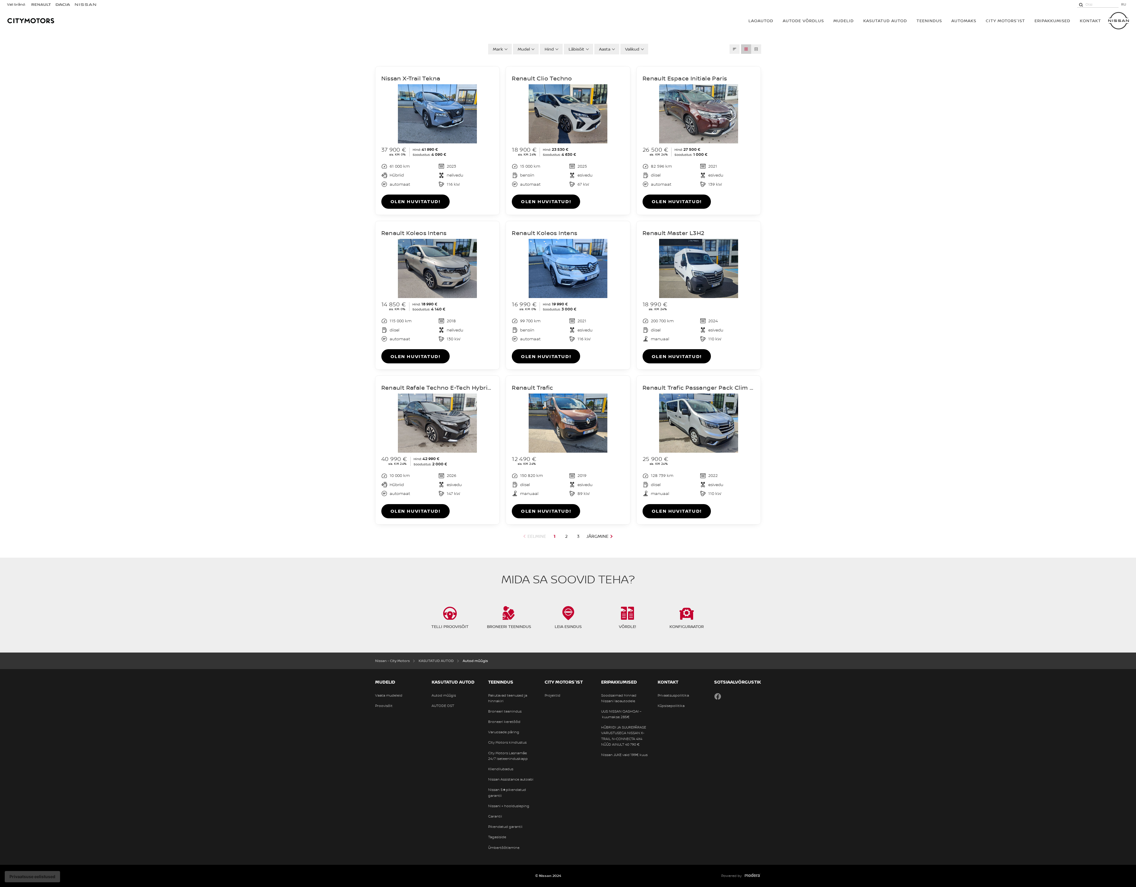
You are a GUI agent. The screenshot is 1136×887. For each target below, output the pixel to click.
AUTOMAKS (963, 20)
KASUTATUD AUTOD (885, 20)
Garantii (495, 816)
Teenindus (929, 20)
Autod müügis (444, 695)
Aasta (604, 49)
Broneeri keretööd (504, 721)
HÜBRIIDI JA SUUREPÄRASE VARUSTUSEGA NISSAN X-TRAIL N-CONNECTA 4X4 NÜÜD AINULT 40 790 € (623, 736)
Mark (498, 49)
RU (1123, 4)
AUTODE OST (443, 705)
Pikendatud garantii (505, 826)
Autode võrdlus (803, 20)
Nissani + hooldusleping (508, 806)
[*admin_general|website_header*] (1118, 21)
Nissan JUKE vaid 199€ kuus (624, 754)
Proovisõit (384, 705)
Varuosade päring (503, 732)
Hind (549, 49)
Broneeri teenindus (505, 711)
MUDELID (843, 20)
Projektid (552, 695)
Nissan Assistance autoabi (510, 779)
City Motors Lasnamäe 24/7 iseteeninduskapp (508, 756)
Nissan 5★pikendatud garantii (507, 792)
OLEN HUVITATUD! (415, 201)
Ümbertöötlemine (503, 847)
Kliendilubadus (500, 769)
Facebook (717, 696)
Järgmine (597, 536)
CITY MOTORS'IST (1005, 20)
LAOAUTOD (760, 20)
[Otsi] (1081, 4)
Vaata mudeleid (388, 695)
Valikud (632, 49)
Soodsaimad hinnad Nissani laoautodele (618, 698)
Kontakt (1090, 20)
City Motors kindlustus (507, 742)
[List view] (756, 49)
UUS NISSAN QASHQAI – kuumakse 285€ (621, 714)
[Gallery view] (746, 49)
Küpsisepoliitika (671, 705)
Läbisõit (576, 49)
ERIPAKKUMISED (1052, 20)
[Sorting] (735, 49)
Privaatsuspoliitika (673, 695)
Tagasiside (497, 837)
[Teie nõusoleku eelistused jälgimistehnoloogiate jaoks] (32, 876)
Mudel (524, 49)
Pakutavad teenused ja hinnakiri (507, 698)
